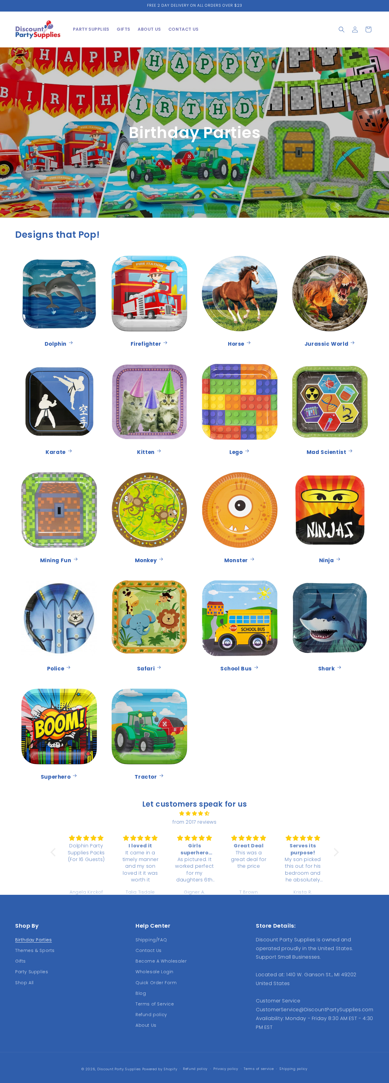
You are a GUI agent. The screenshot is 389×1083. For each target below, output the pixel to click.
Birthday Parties (33, 940)
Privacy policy (225, 1068)
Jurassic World (326, 343)
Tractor (146, 776)
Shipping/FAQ (151, 940)
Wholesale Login (155, 972)
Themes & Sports (35, 950)
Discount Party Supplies (119, 1069)
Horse (236, 343)
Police (55, 668)
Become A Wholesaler (161, 961)
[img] (194, 813)
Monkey (146, 560)
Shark (326, 668)
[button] (341, 29)
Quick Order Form (156, 983)
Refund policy (151, 1015)
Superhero (56, 776)
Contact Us (149, 950)
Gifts (20, 961)
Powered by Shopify (159, 1069)
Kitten (146, 451)
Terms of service (259, 1068)
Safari (146, 668)
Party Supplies (31, 972)
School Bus (236, 668)
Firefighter (146, 343)
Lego (236, 451)
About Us (146, 1025)
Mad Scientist (326, 451)
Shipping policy (293, 1068)
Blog (141, 993)
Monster (236, 560)
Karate (56, 451)
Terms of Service (155, 1004)
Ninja (326, 560)
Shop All (24, 983)
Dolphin (56, 343)
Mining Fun (55, 560)
